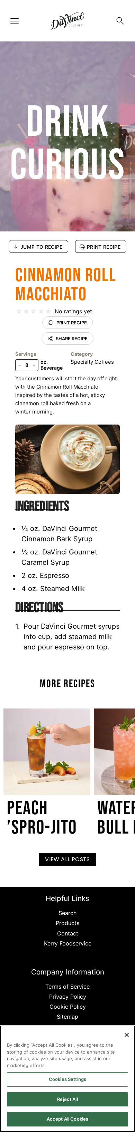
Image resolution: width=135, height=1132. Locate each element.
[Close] (126, 1035)
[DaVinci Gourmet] (67, 20)
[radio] (18, 311)
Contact (67, 933)
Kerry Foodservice (67, 943)
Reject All (67, 1099)
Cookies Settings (67, 1079)
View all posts (67, 859)
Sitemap (67, 1016)
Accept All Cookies (67, 1119)
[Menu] (14, 21)
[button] (120, 21)
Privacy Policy (67, 996)
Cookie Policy (68, 1006)
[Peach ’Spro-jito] (46, 751)
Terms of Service (67, 986)
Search (67, 913)
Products (67, 923)
